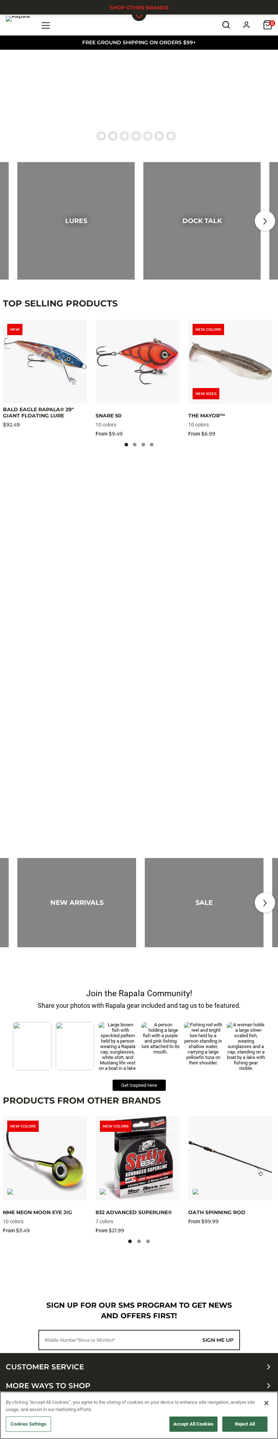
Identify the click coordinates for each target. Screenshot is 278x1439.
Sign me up (217, 1340)
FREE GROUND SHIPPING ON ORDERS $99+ (139, 42)
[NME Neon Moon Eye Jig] (45, 1158)
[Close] (266, 1403)
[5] (159, 136)
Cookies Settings (28, 1424)
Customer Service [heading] (45, 1366)
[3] (136, 136)
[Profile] (246, 24)
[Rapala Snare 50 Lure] (139, 104)
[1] (113, 136)
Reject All (245, 1424)
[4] (148, 136)
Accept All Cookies (193, 1424)
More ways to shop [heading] (48, 1385)
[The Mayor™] (230, 361)
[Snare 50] (138, 361)
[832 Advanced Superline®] (138, 1158)
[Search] (226, 24)
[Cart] (267, 24)
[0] (101, 136)
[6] (171, 136)
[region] (139, 1415)
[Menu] (46, 24)
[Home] (18, 24)
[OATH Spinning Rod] (230, 1158)
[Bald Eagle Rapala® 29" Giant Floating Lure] (45, 361)
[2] (124, 136)
